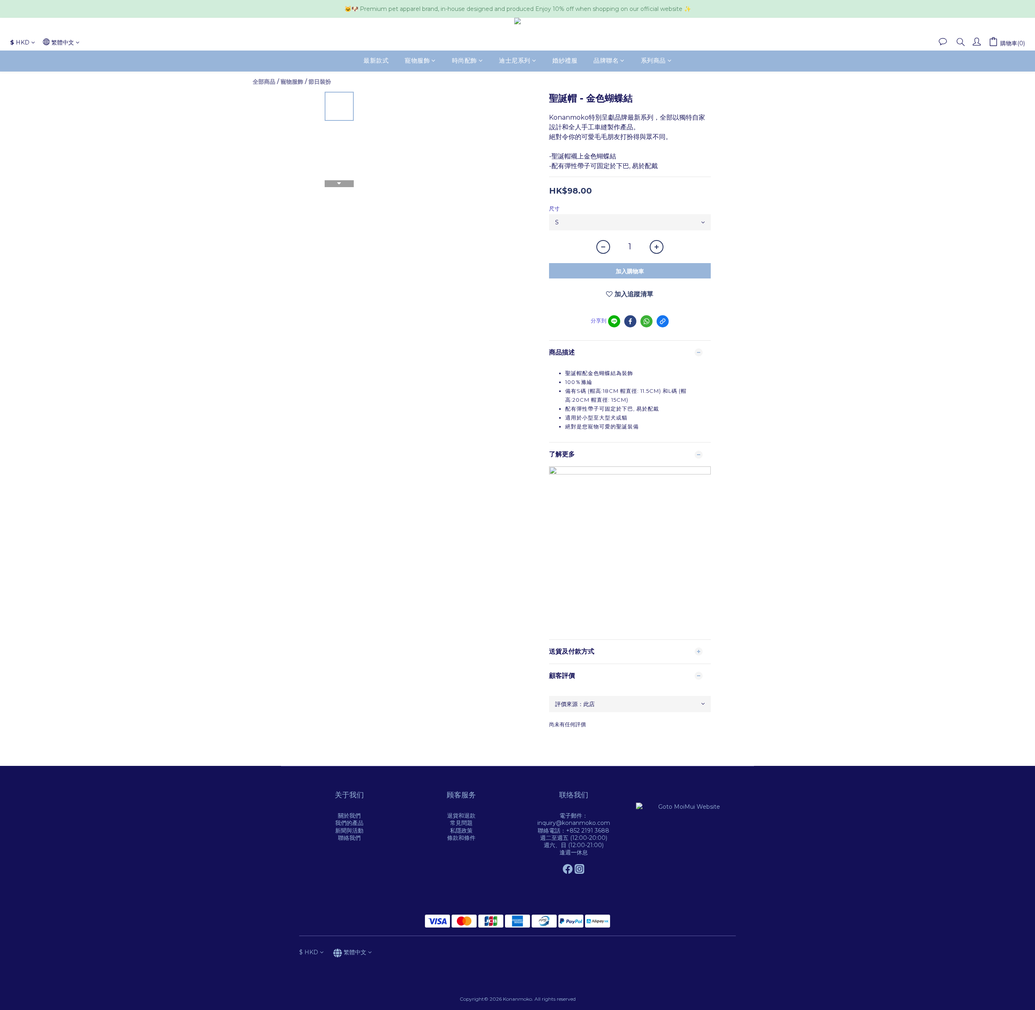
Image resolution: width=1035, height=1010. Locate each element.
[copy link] (663, 321)
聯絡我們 (349, 837)
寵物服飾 (417, 61)
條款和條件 (461, 837)
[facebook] (630, 321)
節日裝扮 (319, 81)
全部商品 (264, 81)
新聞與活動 (349, 830)
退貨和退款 (461, 815)
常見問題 (461, 823)
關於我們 (349, 815)
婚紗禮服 (564, 61)
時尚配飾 (464, 61)
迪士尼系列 (514, 61)
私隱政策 (461, 830)
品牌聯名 (606, 61)
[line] (614, 321)
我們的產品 (349, 823)
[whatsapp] (646, 321)
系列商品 (653, 61)
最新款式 (376, 61)
